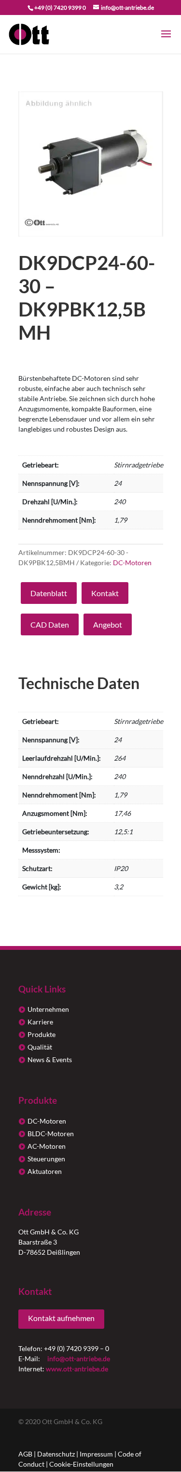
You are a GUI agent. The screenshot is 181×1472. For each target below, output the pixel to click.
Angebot (107, 624)
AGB (25, 1454)
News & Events (50, 1059)
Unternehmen (48, 1009)
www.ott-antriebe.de (77, 1369)
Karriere (40, 1022)
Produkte (42, 1034)
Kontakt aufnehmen (61, 1317)
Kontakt (105, 593)
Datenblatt (48, 593)
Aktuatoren (45, 1171)
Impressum (96, 1454)
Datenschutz (56, 1454)
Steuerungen (46, 1159)
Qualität (40, 1047)
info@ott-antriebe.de (78, 1358)
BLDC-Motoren (51, 1133)
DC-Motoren (132, 562)
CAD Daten (49, 624)
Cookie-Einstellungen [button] (81, 1464)
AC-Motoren (47, 1146)
